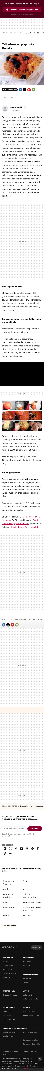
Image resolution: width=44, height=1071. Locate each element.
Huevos (26, 915)
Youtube (21, 848)
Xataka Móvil (8, 966)
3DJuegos (27, 962)
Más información (25, 1068)
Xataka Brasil (8, 1036)
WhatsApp (5, 848)
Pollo (5, 902)
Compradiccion (9, 1019)
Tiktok (5, 853)
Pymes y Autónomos (31, 1015)
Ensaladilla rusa (26, 806)
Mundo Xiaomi (9, 977)
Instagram (27, 848)
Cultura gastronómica (29, 895)
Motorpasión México (31, 1052)
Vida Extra (27, 966)
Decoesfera (7, 1015)
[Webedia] (9, 949)
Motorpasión (28, 995)
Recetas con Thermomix (8, 882)
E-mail (33, 89)
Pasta (32, 620)
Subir (34, 947)
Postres (26, 881)
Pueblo (37, 33)
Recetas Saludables (32, 902)
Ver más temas (9, 925)
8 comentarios (11, 90)
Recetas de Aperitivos (8, 895)
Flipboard (29, 89)
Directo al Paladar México (10, 1053)
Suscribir (35, 829)
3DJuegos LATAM (30, 1032)
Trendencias (8, 1012)
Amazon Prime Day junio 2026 (32, 909)
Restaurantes (9, 907)
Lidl (19, 33)
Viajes (25, 889)
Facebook (20, 89)
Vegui (5, 889)
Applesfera (7, 970)
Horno (6, 915)
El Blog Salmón (29, 1012)
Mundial (28, 33)
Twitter (24, 89)
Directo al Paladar (10, 995)
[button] (17, 107)
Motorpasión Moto (30, 999)
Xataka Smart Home (11, 973)
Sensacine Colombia (31, 1044)
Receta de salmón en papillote (25, 527)
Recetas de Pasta (18, 620)
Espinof (26, 982)
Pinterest (32, 848)
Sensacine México (30, 1040)
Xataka (5, 962)
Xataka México (9, 1032)
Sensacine (27, 978)
